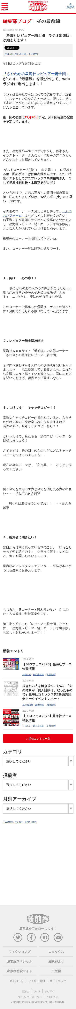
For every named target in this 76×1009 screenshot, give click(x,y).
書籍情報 (39, 704)
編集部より (56, 961)
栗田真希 (51, 704)
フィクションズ (20, 951)
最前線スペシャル (19, 961)
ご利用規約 (52, 997)
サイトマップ (58, 981)
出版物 (56, 971)
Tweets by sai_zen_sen (19, 822)
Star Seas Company (34, 1001)
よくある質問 (36, 981)
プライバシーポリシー (30, 997)
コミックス (56, 951)
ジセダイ (49, 991)
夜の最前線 (38, 674)
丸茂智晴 (51, 674)
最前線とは (17, 981)
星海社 (25, 991)
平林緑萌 (32, 53)
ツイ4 (37, 991)
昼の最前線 (20, 53)
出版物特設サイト (19, 971)
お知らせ (8, 53)
